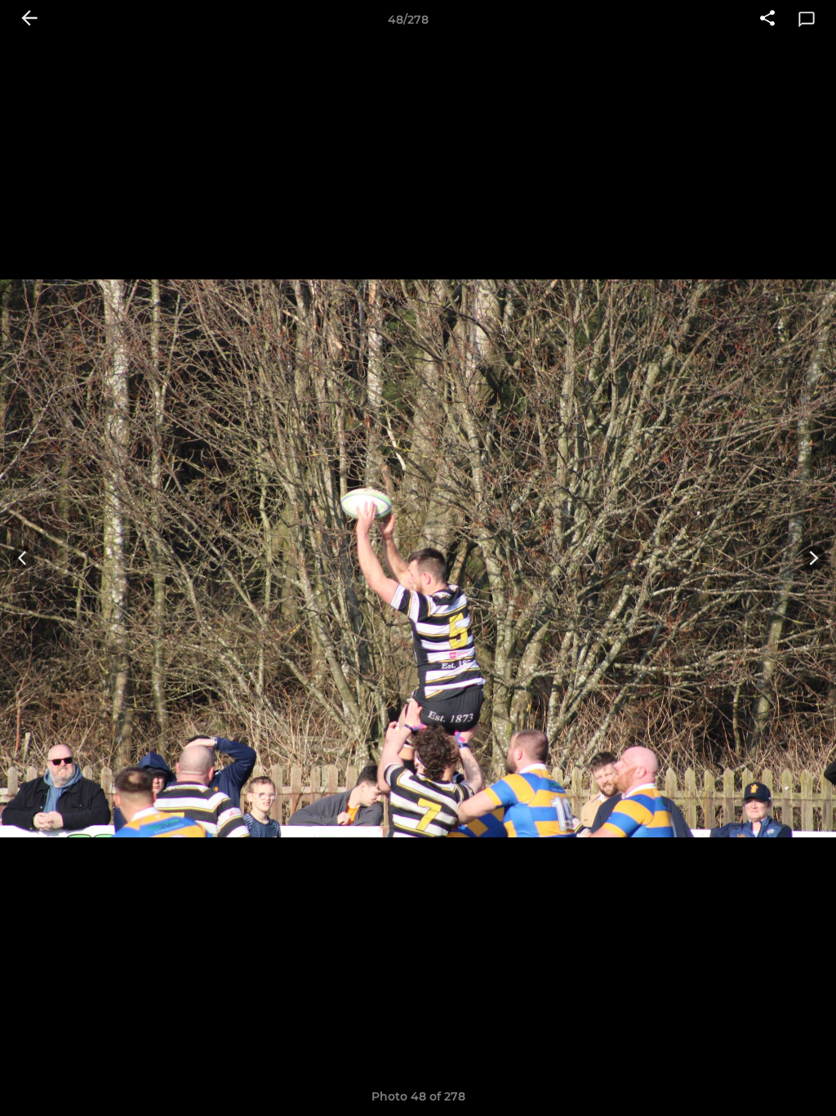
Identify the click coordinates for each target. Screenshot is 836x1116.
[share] (767, 19)
